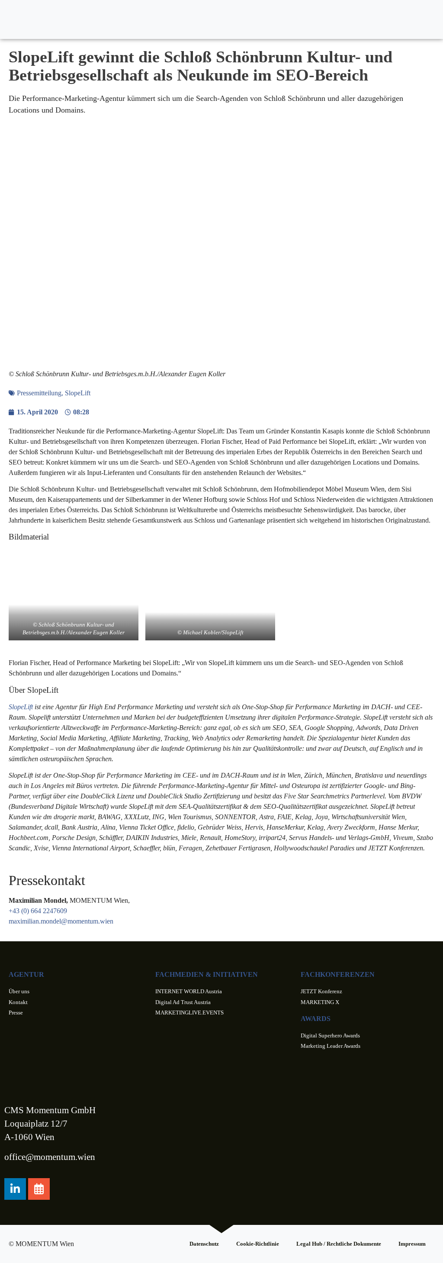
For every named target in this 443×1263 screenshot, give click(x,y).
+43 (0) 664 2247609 (38, 910)
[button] (428, 20)
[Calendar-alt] (39, 1189)
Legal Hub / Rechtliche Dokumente (338, 1244)
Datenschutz (204, 1244)
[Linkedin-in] (15, 1189)
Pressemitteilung (39, 393)
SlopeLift (77, 393)
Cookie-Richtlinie (257, 1244)
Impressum (412, 1244)
